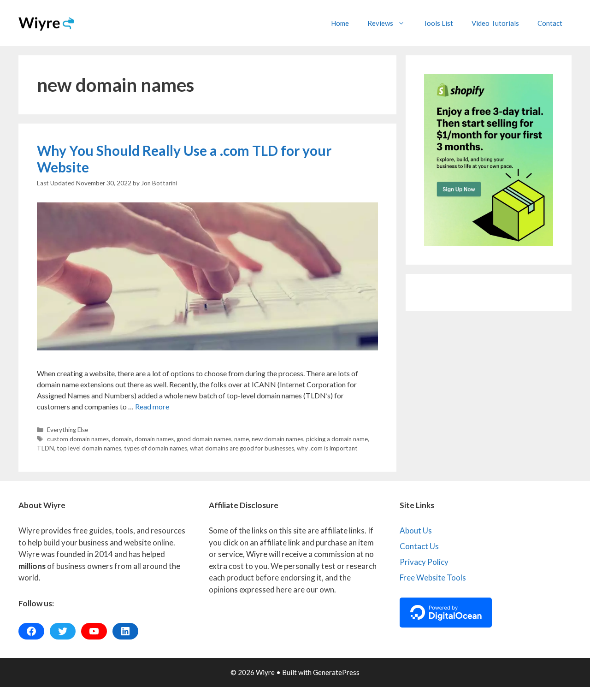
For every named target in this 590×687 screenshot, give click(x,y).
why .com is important (327, 448)
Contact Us (419, 546)
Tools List (438, 23)
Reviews (380, 23)
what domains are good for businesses (242, 448)
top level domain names (89, 448)
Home (340, 23)
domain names (154, 439)
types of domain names (155, 448)
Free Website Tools (433, 577)
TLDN (45, 448)
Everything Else (67, 429)
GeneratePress (336, 672)
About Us (416, 530)
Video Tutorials (495, 23)
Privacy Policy (424, 562)
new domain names (277, 439)
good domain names (204, 439)
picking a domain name (337, 439)
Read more (152, 406)
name (241, 439)
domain (122, 439)
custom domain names (78, 439)
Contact (549, 23)
